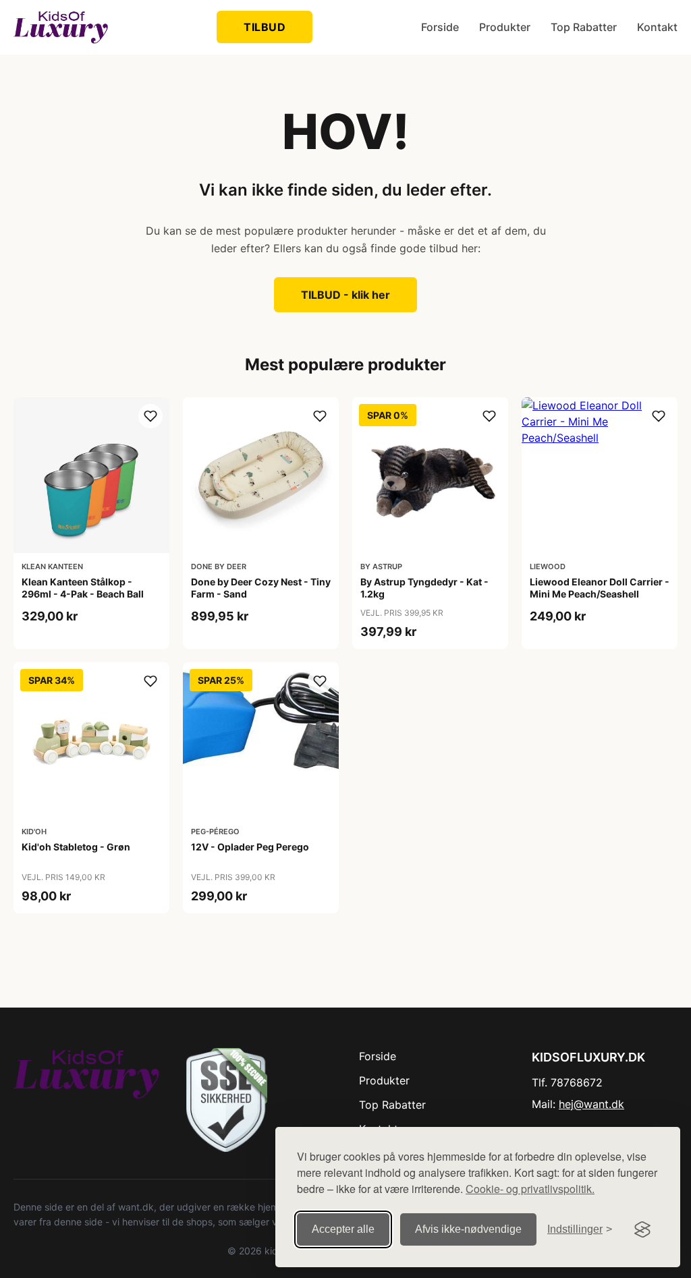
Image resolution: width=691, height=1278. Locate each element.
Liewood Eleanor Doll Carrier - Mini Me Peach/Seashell (599, 588)
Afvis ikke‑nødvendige (468, 1229)
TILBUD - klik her (345, 294)
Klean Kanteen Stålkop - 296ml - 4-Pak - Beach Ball (83, 588)
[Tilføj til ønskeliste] (150, 416)
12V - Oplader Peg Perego (250, 846)
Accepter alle (343, 1229)
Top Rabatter (584, 27)
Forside (440, 27)
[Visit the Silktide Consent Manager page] (642, 1229)
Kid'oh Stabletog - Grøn (76, 846)
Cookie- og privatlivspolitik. (530, 1188)
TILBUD (264, 27)
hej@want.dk (591, 1104)
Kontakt (657, 27)
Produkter (504, 27)
